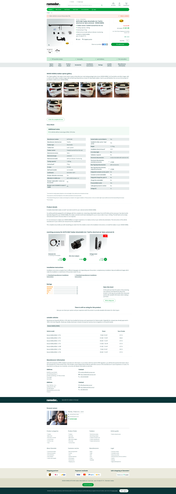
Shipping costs (72, 461)
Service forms (71, 460)
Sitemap (113, 460)
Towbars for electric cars (95, 437)
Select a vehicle (124, 16)
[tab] (49, 51)
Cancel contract (88, 485)
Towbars (50, 9)
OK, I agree (124, 491)
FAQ (70, 455)
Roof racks (75, 9)
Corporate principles (52, 451)
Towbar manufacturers (94, 439)
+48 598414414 (84, 389)
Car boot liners (50, 439)
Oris (91, 456)
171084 (112, 162)
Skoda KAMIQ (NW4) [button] (53, 326)
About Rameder (51, 448)
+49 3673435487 (84, 377)
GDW (91, 453)
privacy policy (114, 490)
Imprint (113, 458)
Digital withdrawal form (116, 461)
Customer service (73, 448)
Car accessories (85, 9)
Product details (68, 64)
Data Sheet (59, 64)
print (79, 39)
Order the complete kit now (55, 119)
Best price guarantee (73, 451)
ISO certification (51, 455)
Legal (112, 448)
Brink (91, 451)
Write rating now (109, 300)
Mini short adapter (74, 256)
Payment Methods (72, 456)
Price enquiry (71, 458)
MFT (91, 455)
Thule (91, 458)
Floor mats (71, 441)
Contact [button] (72, 1)
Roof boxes (67, 9)
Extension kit (52, 254)
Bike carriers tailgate (73, 439)
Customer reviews (115, 451)
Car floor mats (50, 441)
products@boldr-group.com (87, 372)
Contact (70, 453)
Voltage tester (93, 254)
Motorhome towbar (94, 434)
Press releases (50, 456)
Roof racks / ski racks (52, 437)
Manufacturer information (122, 64)
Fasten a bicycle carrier (116, 434)
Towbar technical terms (95, 441)
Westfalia (92, 460)
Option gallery (51, 64)
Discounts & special (51, 453)
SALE (95, 9)
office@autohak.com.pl (86, 385)
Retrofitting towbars (94, 436)
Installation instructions (89, 64)
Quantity (122, 40)
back (49, 12)
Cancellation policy (115, 453)
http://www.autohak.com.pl (87, 387)
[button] (119, 4)
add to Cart (121, 44)
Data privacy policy (115, 455)
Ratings (100, 65)
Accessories (78, 65)
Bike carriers (71, 437)
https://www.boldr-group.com (88, 374)
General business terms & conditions (118, 456)
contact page (73, 419)
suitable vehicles (109, 64)
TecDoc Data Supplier (52, 458)
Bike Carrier (58, 9)
